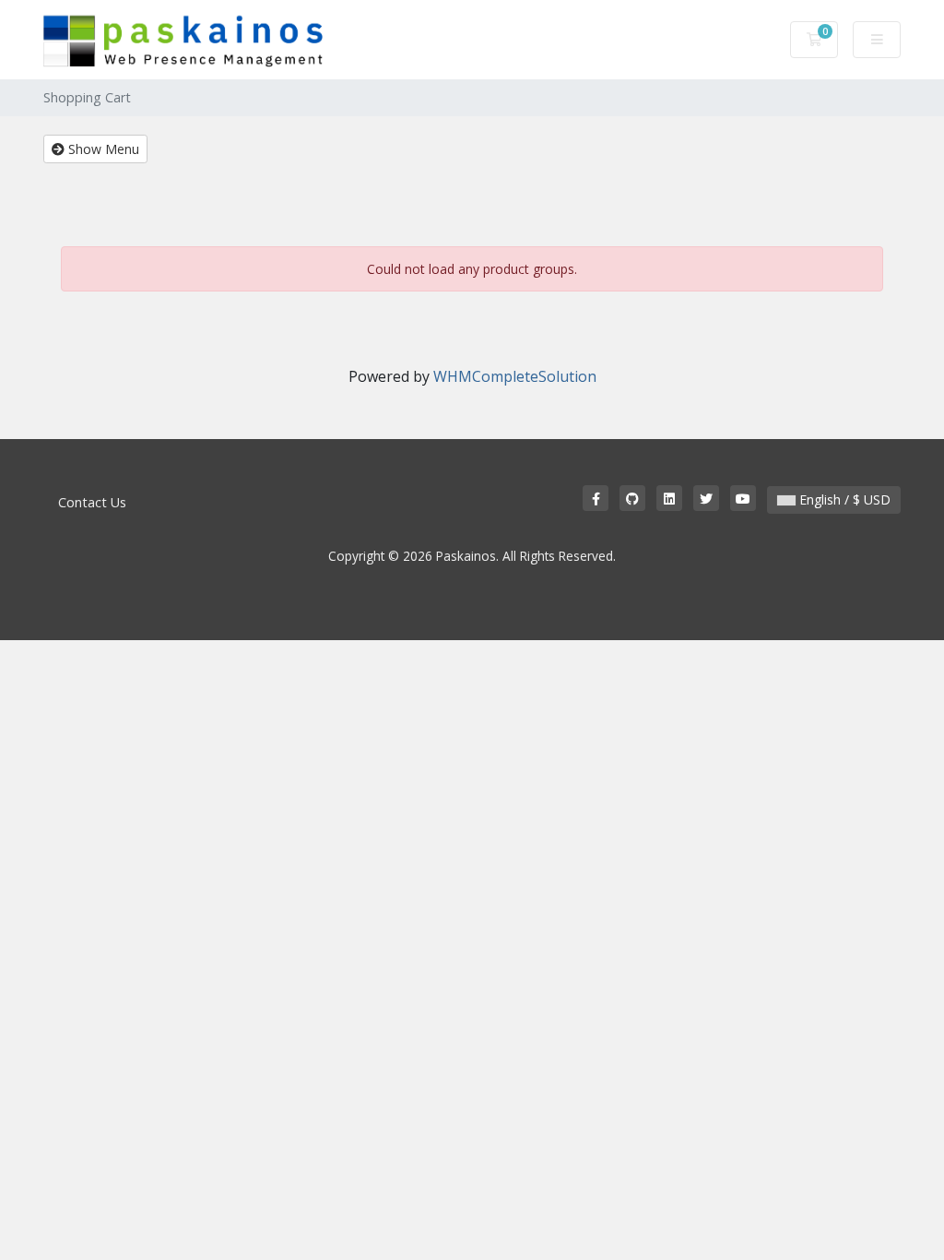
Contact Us (92, 502)
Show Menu (102, 149)
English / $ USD (843, 499)
